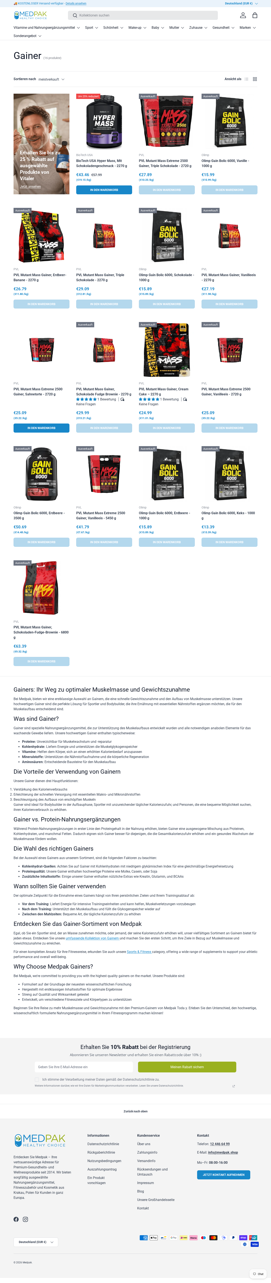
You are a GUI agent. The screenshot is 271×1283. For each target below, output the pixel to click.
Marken (245, 28)
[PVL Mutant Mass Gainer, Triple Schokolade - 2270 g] (104, 236)
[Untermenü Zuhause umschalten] (205, 27)
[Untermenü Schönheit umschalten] (121, 27)
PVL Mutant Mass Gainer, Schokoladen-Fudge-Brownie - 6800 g (41, 632)
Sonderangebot (25, 36)
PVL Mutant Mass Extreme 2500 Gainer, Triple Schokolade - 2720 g (165, 163)
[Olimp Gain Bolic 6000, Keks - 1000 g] (229, 474)
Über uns (143, 1144)
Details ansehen (76, 3)
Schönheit (110, 28)
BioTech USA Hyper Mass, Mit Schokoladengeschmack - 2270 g (101, 163)
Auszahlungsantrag (102, 1169)
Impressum (145, 1183)
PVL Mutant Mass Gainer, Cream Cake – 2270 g (163, 391)
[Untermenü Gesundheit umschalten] (232, 27)
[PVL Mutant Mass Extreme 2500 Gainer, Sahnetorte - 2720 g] (41, 350)
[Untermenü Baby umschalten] (162, 27)
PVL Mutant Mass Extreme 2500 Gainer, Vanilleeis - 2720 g (226, 391)
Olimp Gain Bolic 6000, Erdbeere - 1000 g (164, 515)
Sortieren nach (25, 79)
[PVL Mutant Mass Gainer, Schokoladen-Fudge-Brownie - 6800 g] (41, 588)
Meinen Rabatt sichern (187, 1067)
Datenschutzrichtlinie (103, 1144)
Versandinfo (146, 1161)
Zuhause (195, 28)
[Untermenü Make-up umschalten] (144, 27)
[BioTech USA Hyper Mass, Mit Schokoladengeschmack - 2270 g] (104, 121)
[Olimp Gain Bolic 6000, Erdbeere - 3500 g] (41, 474)
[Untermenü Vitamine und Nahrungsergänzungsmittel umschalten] (78, 27)
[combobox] (143, 15)
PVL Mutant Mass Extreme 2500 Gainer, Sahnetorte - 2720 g (38, 391)
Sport (89, 28)
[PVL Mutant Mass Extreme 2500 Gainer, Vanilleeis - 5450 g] (104, 474)
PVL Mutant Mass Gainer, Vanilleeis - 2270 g (229, 277)
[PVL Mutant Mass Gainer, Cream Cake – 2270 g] (167, 350)
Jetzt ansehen (30, 187)
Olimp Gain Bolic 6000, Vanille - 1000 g (225, 163)
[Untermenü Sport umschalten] (96, 27)
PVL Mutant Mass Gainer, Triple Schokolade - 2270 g (100, 277)
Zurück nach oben (136, 1111)
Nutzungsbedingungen (104, 1161)
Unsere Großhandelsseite (155, 1200)
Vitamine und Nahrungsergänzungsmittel (44, 28)
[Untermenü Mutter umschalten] (182, 27)
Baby (155, 28)
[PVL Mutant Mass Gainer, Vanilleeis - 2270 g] (229, 236)
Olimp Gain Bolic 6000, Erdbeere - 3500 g (39, 515)
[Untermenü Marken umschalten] (254, 27)
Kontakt (143, 1208)
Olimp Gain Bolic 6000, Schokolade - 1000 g (166, 277)
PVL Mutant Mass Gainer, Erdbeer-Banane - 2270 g (40, 277)
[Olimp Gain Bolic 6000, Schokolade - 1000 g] (167, 236)
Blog (140, 1191)
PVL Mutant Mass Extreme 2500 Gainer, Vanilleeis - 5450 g (100, 515)
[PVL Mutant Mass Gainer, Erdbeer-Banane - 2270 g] (41, 236)
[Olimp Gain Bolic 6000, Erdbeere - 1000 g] (167, 474)
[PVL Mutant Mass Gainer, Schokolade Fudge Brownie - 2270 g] (104, 350)
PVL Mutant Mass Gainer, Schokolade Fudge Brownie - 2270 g (103, 391)
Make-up (135, 28)
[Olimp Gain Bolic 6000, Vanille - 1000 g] (229, 121)
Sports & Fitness (139, 952)
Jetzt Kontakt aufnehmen (224, 1174)
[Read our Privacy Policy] (233, 1086)
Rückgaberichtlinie (101, 1152)
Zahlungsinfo (147, 1152)
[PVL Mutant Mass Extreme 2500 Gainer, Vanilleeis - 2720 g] (229, 350)
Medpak (27, 1262)
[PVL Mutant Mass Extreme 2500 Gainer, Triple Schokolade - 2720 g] (167, 121)
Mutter (174, 28)
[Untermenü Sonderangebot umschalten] (39, 35)
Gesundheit (221, 28)
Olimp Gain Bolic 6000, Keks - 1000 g (228, 515)
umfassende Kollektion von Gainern (93, 938)
